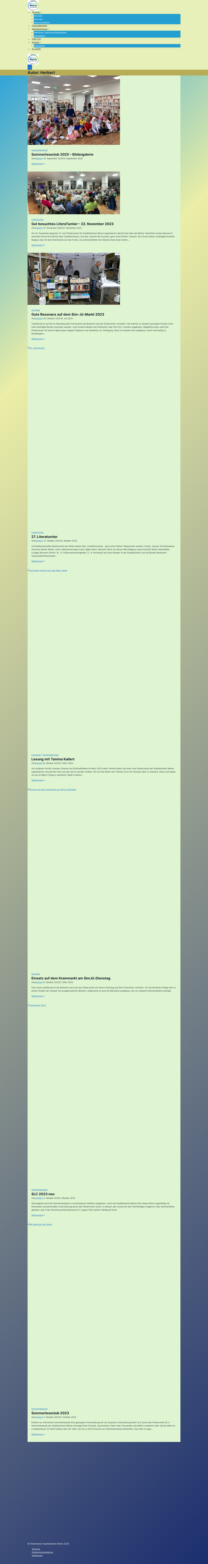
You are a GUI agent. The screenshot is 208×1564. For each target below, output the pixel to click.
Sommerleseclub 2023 (50, 1413)
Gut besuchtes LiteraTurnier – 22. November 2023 (72, 224)
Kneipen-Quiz (38, 19)
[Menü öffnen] (30, 67)
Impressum (37, 1555)
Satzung (36, 1549)
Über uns (36, 39)
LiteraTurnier (38, 16)
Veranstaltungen (51, 755)
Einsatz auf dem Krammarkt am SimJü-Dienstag (70, 978)
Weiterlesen (38, 164)
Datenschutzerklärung (42, 1552)
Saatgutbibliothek (39, 36)
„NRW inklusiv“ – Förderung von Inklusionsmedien (50, 32)
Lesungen (36, 755)
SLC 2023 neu (43, 1194)
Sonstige (35, 310)
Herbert (39, 158)
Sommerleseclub (39, 150)
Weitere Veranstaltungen (42, 22)
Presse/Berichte (39, 26)
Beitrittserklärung (39, 46)
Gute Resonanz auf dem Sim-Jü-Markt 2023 (67, 314)
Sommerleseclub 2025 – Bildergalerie (62, 154)
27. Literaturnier (44, 537)
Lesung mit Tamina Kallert (53, 759)
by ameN (36, 49)
